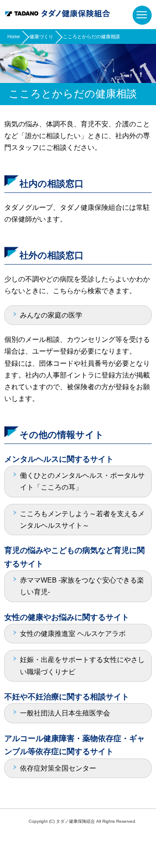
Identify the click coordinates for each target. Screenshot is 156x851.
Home (13, 36)
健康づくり (41, 36)
